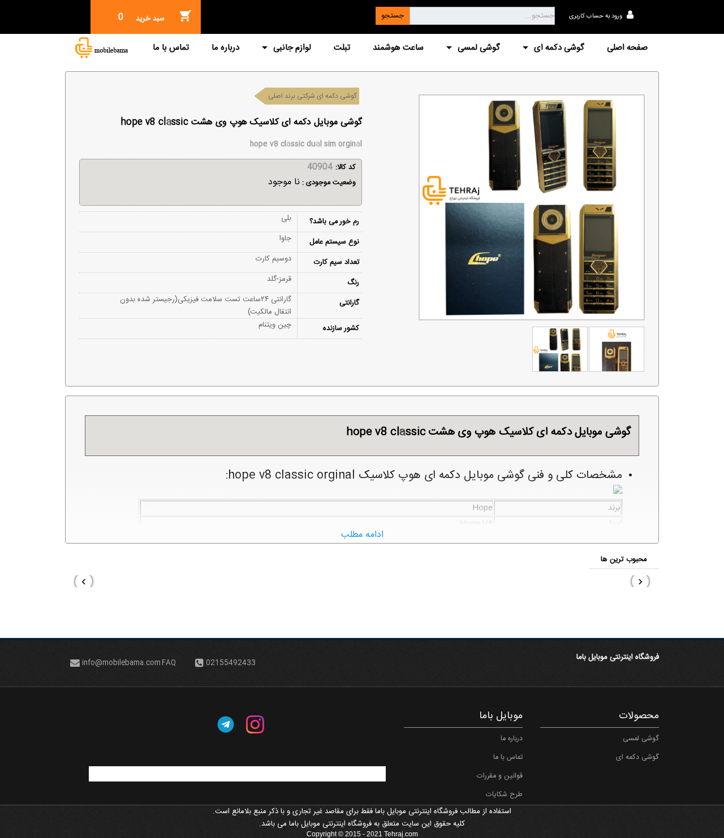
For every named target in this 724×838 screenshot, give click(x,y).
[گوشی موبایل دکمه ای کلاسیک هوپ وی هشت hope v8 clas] (616, 349)
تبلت (342, 48)
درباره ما (225, 48)
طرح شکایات (504, 795)
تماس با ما (171, 48)
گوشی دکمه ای (559, 48)
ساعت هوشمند (398, 48)
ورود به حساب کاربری (596, 16)
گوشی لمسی (479, 48)
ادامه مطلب (362, 534)
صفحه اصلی (627, 48)
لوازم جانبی (292, 48)
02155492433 (231, 664)
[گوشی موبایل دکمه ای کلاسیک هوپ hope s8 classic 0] (560, 349)
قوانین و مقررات (500, 776)
